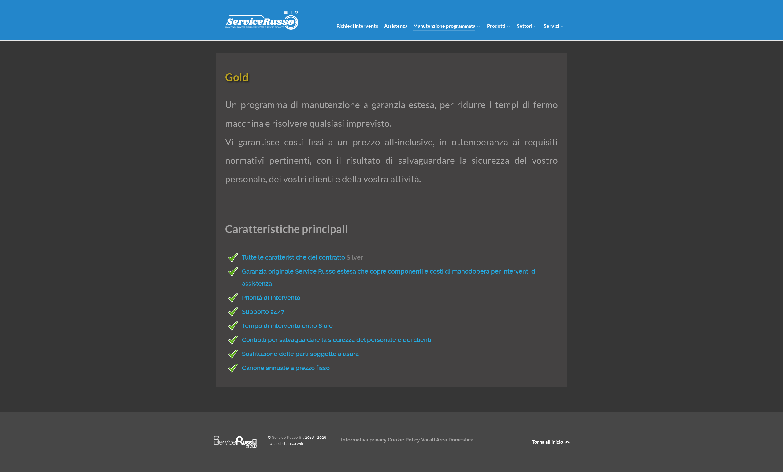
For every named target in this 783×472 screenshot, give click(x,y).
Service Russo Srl (288, 437)
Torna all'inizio (548, 442)
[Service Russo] (257, 20)
